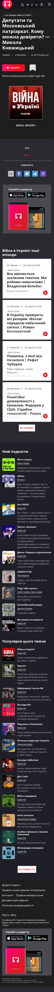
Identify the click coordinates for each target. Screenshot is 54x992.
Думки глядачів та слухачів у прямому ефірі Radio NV (30, 629)
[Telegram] (35, 174)
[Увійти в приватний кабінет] (41, 4)
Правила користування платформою (23, 890)
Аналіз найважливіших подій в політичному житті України (31, 770)
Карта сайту (9, 915)
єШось (20, 476)
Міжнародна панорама (30, 847)
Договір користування (15, 900)
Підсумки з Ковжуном (29, 724)
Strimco (21, 480)
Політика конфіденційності (18, 905)
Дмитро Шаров (24, 608)
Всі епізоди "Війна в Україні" (18, 15)
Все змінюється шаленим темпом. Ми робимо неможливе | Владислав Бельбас (27, 280)
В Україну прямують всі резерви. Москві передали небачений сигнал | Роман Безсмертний (26, 323)
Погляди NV (24, 704)
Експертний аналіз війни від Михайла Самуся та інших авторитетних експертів (31, 807)
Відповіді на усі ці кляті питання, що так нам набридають (33, 825)
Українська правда (26, 819)
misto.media (23, 463)
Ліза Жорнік (23, 575)
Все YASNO (23, 504)
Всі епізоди (27, 428)
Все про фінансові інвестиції (31, 842)
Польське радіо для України (33, 740)
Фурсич (21, 665)
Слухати (14, 67)
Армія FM (21, 851)
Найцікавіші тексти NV (30, 688)
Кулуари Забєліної (27, 760)
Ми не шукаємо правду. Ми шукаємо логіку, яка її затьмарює (29, 787)
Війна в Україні (26, 649)
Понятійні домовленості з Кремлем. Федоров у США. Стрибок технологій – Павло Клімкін (25, 407)
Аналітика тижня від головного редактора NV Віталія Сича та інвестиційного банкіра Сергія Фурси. (32, 678)
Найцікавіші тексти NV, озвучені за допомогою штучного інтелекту (34, 698)
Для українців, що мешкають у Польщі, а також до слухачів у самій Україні (32, 752)
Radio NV (21, 508)
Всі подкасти (27, 869)
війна (27, 155)
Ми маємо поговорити (30, 619)
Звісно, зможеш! (26, 527)
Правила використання (29, 895)
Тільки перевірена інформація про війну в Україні (32, 659)
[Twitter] (27, 174)
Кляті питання (25, 815)
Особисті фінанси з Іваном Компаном (32, 833)
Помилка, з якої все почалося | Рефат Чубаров (24, 360)
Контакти (7, 895)
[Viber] (43, 174)
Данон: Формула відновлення (34, 552)
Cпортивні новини (26, 613)
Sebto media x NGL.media (29, 592)
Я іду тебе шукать (27, 588)
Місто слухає (24, 459)
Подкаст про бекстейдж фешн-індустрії (32, 582)
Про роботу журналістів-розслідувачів (29, 598)
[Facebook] (19, 174)
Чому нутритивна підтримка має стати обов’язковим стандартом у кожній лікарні (33, 563)
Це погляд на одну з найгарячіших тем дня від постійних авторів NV (31, 716)
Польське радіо (24, 744)
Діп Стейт (22, 776)
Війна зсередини (27, 796)
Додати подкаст (11, 885)
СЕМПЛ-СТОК (24, 571)
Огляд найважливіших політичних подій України (34, 734)
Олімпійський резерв (29, 604)
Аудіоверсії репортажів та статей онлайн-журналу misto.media (33, 469)
